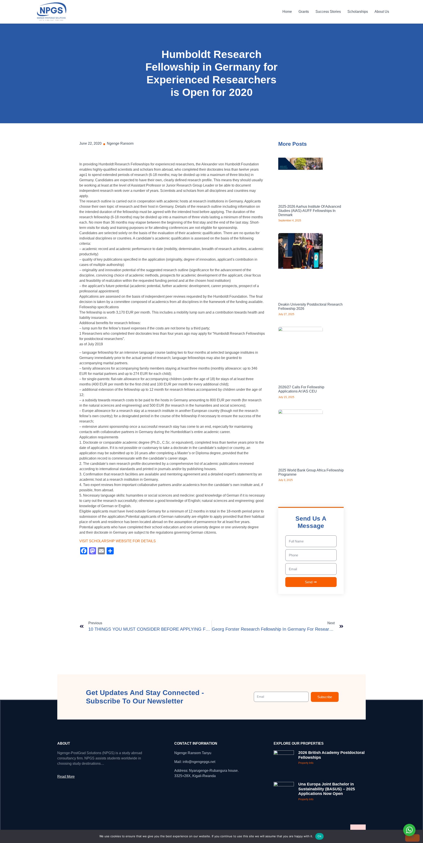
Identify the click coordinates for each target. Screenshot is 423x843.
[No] (412, 838)
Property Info (306, 762)
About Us (382, 11)
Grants (304, 11)
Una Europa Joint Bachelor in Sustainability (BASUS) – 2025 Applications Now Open (326, 789)
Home (287, 11)
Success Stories (328, 11)
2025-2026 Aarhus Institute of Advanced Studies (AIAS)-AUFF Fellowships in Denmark (309, 211)
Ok (319, 836)
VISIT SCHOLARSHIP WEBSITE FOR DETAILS (118, 541)
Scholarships (357, 11)
